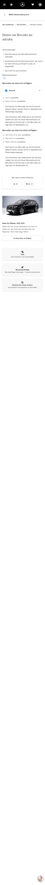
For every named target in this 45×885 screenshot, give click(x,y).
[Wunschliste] (33, 4)
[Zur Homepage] (22, 4)
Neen (28, 184)
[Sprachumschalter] (11, 4)
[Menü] (4, 5)
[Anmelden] (40, 4)
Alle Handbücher (8, 25)
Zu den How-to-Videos (22, 238)
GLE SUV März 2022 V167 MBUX (22, 25)
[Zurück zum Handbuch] (5, 14)
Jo (14, 184)
